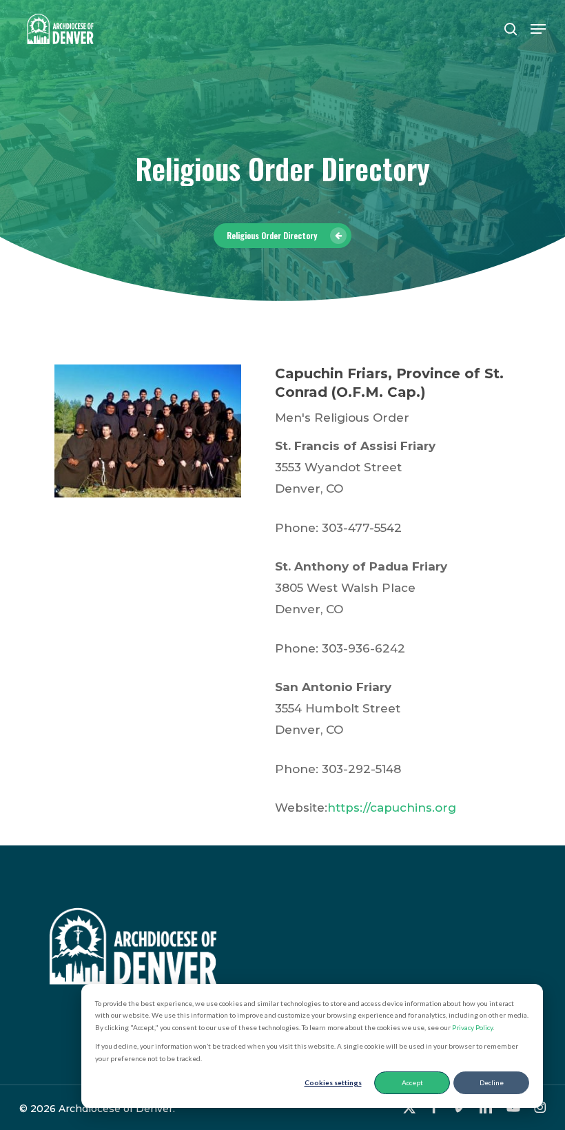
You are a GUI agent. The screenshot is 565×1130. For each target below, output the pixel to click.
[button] (538, 29)
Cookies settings (333, 1082)
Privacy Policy (472, 1027)
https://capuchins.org (391, 807)
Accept (412, 1082)
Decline (492, 1082)
